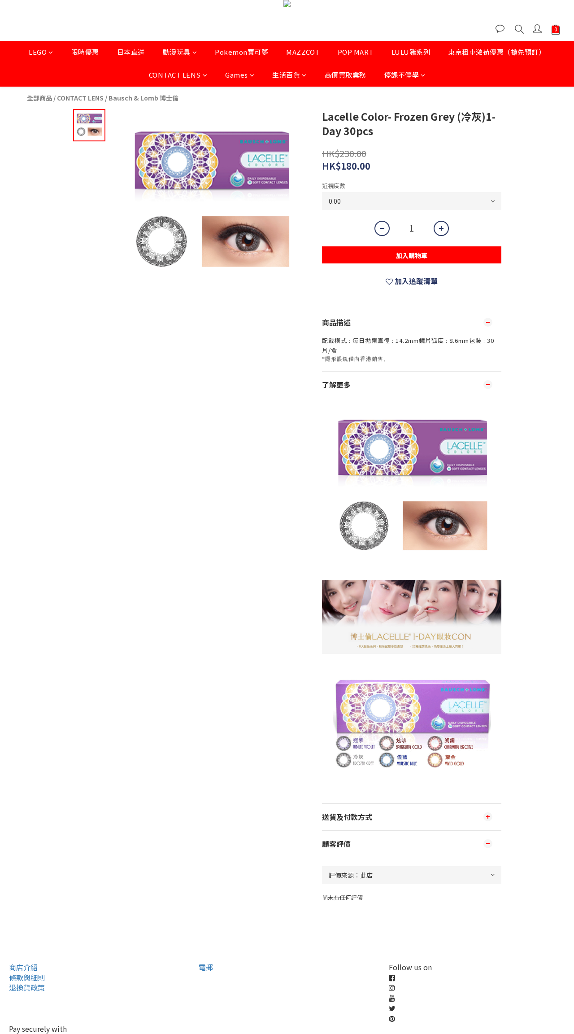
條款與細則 (27, 977)
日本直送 (131, 52)
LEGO (38, 52)
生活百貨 (286, 74)
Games (236, 74)
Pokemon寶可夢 (241, 52)
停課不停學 (401, 74)
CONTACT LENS (175, 74)
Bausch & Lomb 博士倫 (143, 97)
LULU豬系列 (410, 52)
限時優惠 (85, 52)
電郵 (206, 967)
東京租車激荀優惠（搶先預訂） (496, 52)
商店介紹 (23, 967)
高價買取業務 (345, 74)
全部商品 (39, 97)
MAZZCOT (303, 52)
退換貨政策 (27, 987)
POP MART (356, 52)
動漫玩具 (177, 52)
